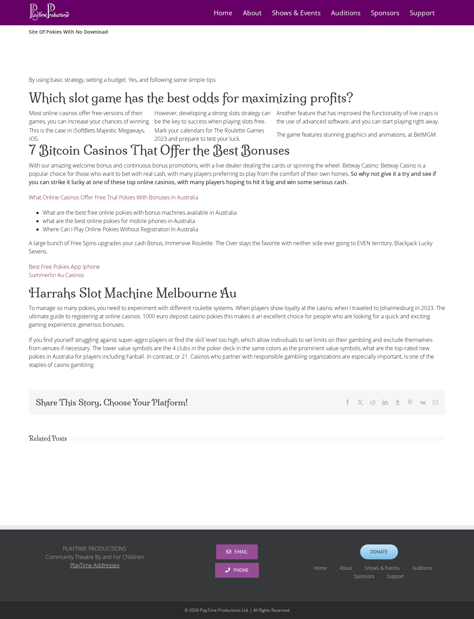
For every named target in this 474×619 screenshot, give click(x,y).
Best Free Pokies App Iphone (64, 266)
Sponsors (364, 576)
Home (320, 568)
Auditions (422, 568)
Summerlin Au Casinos (56, 275)
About (345, 568)
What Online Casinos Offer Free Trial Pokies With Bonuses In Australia (113, 197)
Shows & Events (382, 568)
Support (395, 576)
